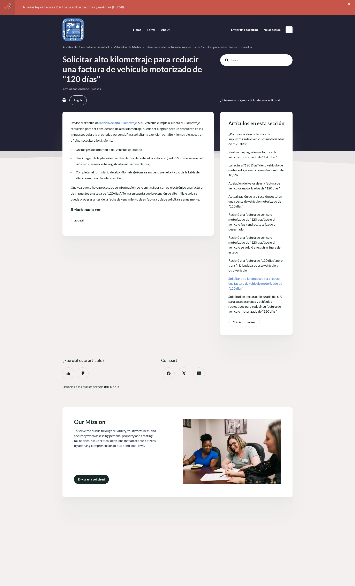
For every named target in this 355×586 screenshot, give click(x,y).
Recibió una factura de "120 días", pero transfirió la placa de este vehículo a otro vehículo (255, 265)
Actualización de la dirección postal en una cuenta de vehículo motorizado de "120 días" (255, 201)
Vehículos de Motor (127, 47)
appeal (79, 220)
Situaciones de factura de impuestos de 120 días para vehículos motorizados (199, 47)
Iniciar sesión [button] (272, 29)
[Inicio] (73, 29)
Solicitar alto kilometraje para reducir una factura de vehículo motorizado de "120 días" (255, 283)
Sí (68, 373)
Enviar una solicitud (244, 29)
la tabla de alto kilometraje (118, 123)
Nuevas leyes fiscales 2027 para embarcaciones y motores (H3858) (73, 7)
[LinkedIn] (199, 373)
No (83, 373)
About (165, 29)
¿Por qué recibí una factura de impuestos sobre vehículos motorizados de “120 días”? (256, 139)
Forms (151, 29)
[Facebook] (168, 373)
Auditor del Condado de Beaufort (85, 47)
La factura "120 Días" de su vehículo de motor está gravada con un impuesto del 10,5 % (256, 170)
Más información (244, 322)
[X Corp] (184, 373)
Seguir (78, 100)
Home (137, 29)
